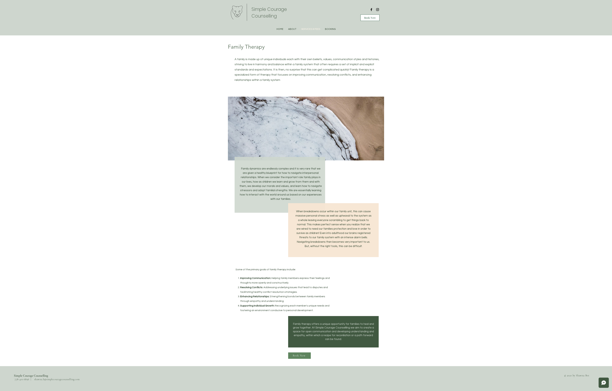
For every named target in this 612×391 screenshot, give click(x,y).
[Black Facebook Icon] (371, 9)
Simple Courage (269, 9)
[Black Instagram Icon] (377, 9)
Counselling (264, 16)
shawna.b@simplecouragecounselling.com (57, 379)
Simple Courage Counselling (31, 375)
